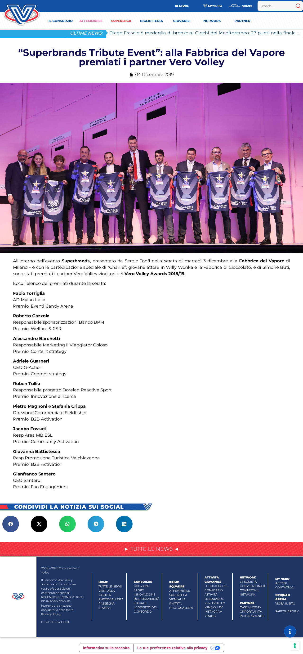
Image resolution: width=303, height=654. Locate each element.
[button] (10, 524)
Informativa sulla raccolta (106, 647)
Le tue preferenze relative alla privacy (172, 647)
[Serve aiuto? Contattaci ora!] (290, 631)
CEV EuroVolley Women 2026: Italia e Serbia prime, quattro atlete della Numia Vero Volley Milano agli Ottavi (206, 33)
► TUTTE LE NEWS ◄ (151, 549)
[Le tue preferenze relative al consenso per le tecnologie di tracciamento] (294, 645)
